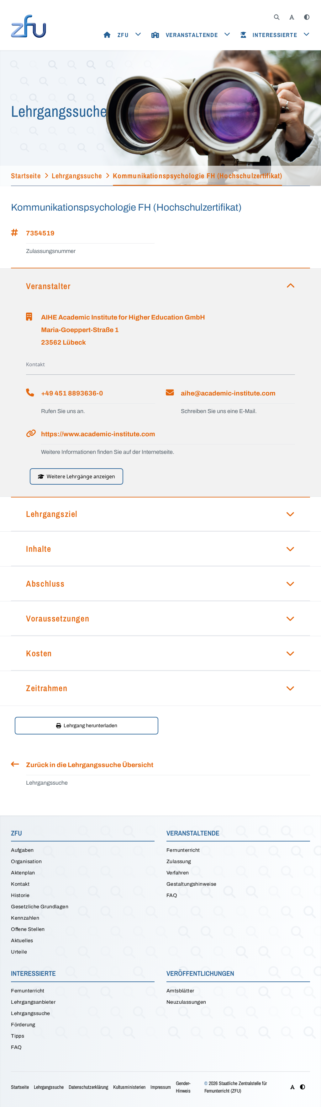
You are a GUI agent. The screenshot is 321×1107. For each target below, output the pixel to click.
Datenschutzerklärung (88, 1086)
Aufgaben (22, 850)
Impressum (160, 1086)
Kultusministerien (129, 1086)
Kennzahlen (25, 918)
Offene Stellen (28, 929)
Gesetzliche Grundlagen (39, 906)
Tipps (17, 1036)
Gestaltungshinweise (191, 884)
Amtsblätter (180, 990)
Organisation (26, 861)
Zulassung (178, 861)
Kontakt (20, 884)
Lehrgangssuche (30, 1013)
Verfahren (177, 872)
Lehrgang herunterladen (90, 725)
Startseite (20, 1086)
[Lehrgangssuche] (277, 17)
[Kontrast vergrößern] (307, 17)
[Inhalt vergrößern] (292, 17)
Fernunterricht (183, 850)
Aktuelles (22, 940)
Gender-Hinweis (183, 1087)
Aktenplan (23, 872)
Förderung (23, 1024)
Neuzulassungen (186, 1002)
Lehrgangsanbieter (33, 1002)
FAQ (171, 895)
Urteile (19, 951)
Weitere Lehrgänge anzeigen (81, 476)
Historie (20, 895)
